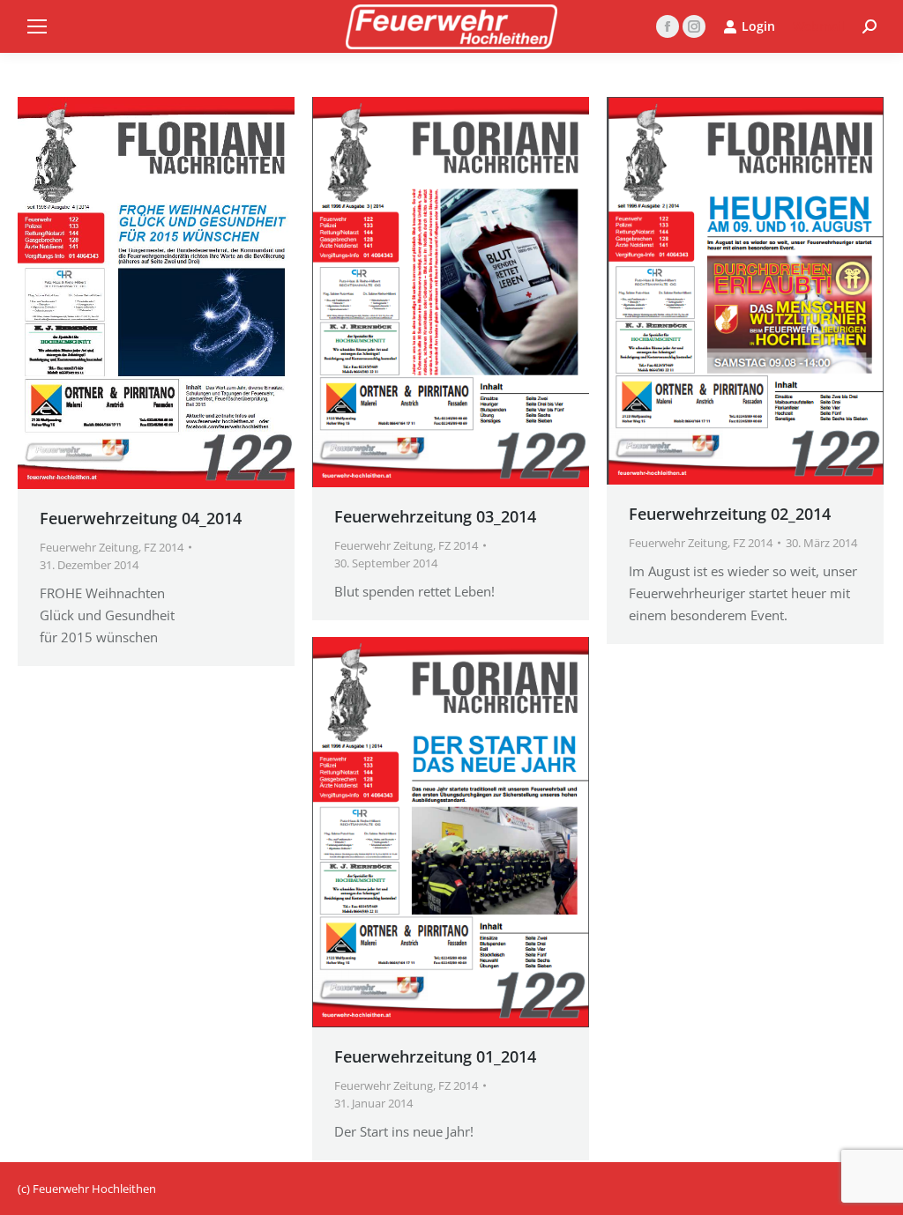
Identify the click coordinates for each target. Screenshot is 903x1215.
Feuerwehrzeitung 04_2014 (141, 518)
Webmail (819, 26)
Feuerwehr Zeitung (89, 547)
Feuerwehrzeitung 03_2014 (435, 516)
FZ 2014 (163, 547)
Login (758, 26)
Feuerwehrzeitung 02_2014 (730, 513)
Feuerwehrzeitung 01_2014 (435, 1056)
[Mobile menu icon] (37, 26)
